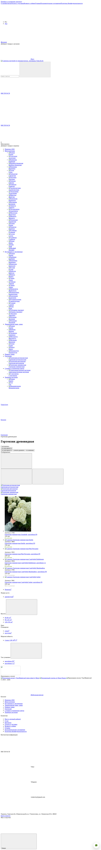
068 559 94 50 (5, 93)
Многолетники (10, 151)
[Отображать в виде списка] (48, 476)
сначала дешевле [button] (19, 450)
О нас (3, 3)
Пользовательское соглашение (50, 3)
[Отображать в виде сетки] (16, 476)
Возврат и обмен (29, 3)
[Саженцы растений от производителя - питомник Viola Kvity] (11, 674)
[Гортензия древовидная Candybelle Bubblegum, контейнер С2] (52, 559)
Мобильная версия (36, 695)
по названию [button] (30, 450)
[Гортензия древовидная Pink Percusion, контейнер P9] (52, 549)
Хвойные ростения (11, 377)
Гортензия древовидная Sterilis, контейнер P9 (20, 543)
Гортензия (8, 356)
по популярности (7, 448)
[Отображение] (16, 461)
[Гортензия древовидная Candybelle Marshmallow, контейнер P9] (52, 568)
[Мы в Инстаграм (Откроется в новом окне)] (15, 18)
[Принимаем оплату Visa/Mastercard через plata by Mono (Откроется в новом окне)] (20, 678)
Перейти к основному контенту (11, 1)
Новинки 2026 (9, 149)
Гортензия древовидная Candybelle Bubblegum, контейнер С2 (25, 563)
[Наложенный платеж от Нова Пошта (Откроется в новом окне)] (53, 678)
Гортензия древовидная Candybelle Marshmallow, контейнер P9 (26, 571)
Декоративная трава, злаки (14, 324)
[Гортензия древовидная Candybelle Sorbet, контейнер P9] (52, 577)
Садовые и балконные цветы (14, 368)
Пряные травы (9, 354)
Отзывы (37, 3)
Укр (6, 23)
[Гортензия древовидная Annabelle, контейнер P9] (52, 514)
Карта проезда (5, 816)
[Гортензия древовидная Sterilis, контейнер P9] (52, 540)
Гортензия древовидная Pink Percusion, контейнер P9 (22, 554)
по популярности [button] (7, 450)
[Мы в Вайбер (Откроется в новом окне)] (45, 18)
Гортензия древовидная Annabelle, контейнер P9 (21, 534)
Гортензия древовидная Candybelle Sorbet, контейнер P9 (23, 582)
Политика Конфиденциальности (72, 3)
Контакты (8, 3)
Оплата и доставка (17, 3)
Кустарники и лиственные (14, 252)
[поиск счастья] (35, 69)
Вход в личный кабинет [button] (13, 719)
